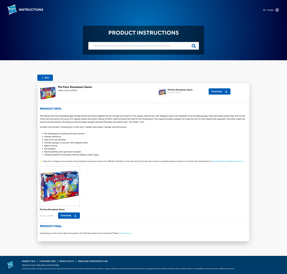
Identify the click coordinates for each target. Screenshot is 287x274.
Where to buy (29, 261)
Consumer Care (47, 261)
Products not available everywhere (40, 265)
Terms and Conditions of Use (93, 261)
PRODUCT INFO (50, 109)
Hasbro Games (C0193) (67, 90)
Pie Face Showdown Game (75, 87)
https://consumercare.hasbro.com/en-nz (227, 161)
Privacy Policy (66, 261)
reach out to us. (125, 233)
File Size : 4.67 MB (174, 92)
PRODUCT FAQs (51, 226)
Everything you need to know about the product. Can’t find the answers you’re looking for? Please (79, 233)
